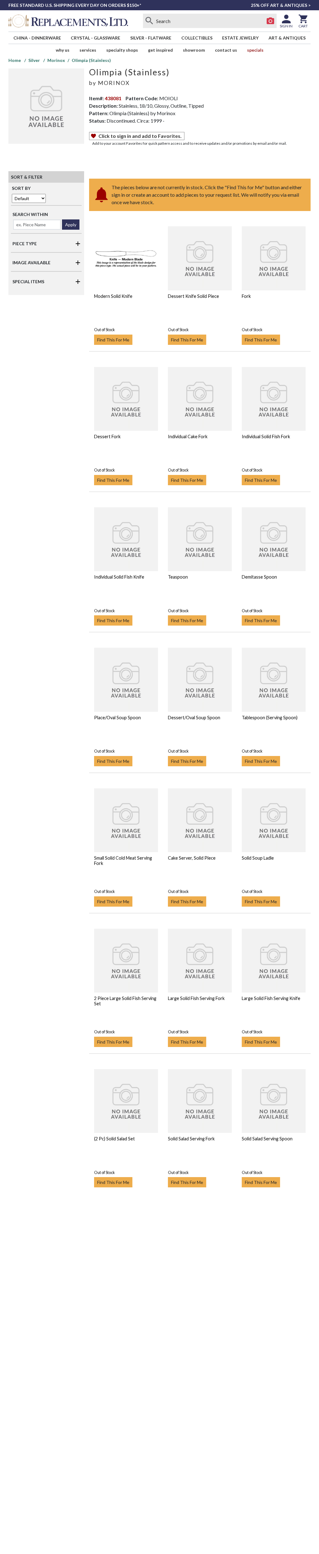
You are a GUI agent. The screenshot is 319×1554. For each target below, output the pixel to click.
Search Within (30, 214)
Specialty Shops (122, 50)
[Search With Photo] (270, 21)
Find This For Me (113, 339)
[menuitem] (37, 38)
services (87, 50)
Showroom (194, 50)
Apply (70, 224)
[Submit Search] (149, 21)
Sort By (21, 188)
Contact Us (226, 50)
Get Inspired (160, 50)
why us (62, 50)
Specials (255, 50)
